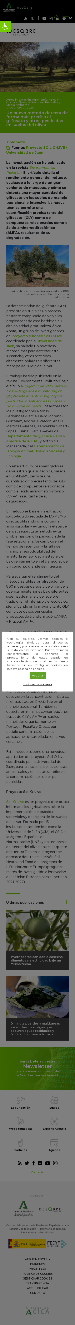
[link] (5, 26)
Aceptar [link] (37, 675)
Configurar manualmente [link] (37, 684)
